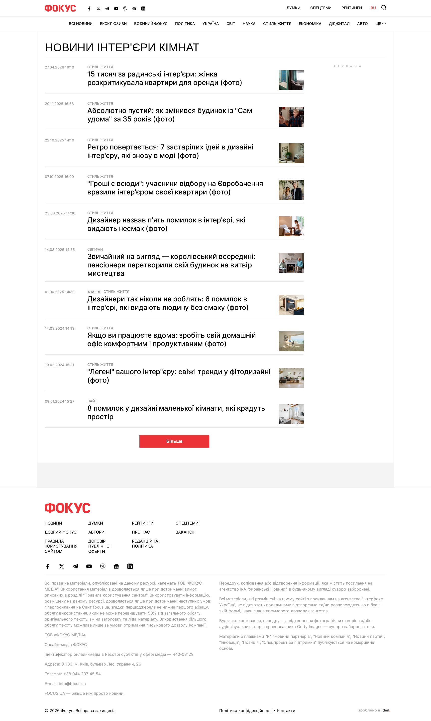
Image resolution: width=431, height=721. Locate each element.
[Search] (384, 7)
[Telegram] (107, 8)
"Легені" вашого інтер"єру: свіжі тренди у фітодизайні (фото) (178, 375)
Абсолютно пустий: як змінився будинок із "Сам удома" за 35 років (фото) (169, 114)
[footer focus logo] (68, 508)
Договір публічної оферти (99, 546)
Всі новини (81, 23)
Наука (249, 23)
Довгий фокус (61, 532)
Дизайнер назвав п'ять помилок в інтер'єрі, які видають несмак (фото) (166, 224)
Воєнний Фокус (151, 23)
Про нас (141, 532)
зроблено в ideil (374, 710)
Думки (293, 8)
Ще (378, 23)
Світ (230, 23)
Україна (211, 23)
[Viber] (125, 8)
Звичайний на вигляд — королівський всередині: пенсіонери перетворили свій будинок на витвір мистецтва (171, 264)
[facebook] (47, 566)
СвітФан (95, 249)
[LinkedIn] (143, 8)
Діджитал (339, 23)
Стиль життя (277, 23)
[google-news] (116, 566)
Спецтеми (320, 8)
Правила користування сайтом (61, 546)
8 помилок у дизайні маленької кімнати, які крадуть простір (176, 412)
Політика (185, 23)
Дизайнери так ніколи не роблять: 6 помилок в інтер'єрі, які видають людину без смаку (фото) (168, 303)
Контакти (286, 710)
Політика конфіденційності (245, 710)
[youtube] (89, 566)
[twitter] (61, 566)
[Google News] (134, 8)
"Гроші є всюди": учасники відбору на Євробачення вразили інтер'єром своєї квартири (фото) (175, 187)
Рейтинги (351, 8)
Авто (362, 23)
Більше (174, 441)
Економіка (310, 23)
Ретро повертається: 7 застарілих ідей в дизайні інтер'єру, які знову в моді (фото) (170, 151)
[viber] (102, 566)
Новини (53, 523)
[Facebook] (89, 8)
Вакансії (185, 532)
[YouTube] (116, 8)
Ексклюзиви (113, 23)
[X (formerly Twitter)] (98, 8)
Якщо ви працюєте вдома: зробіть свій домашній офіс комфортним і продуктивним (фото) (171, 339)
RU (373, 8)
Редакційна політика (145, 544)
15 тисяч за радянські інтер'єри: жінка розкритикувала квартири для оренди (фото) (164, 78)
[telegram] (75, 566)
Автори (96, 532)
